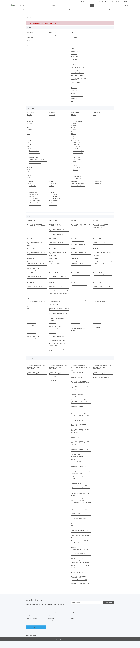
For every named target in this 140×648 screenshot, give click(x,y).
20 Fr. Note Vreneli (33, 190)
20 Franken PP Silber (78, 153)
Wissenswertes (97, 325)
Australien (29, 114)
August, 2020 (74, 258)
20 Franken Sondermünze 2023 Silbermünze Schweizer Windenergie (58, 235)
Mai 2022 (95, 248)
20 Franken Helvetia (34, 157)
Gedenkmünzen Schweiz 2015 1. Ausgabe (101, 302)
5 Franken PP (76, 144)
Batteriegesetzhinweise (77, 96)
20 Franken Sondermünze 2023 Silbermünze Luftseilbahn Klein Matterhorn (35, 244)
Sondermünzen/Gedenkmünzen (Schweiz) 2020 (35, 277)
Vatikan (29, 175)
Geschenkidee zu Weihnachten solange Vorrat (36, 307)
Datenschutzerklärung (51, 603)
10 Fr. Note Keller (33, 188)
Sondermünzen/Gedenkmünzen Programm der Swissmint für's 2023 (58, 243)
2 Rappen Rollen (77, 178)
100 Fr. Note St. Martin (34, 200)
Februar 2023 (52, 238)
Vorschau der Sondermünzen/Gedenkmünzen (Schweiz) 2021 (79, 263)
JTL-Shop (132, 639)
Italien (28, 131)
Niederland (30, 142)
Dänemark (29, 123)
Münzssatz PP (76, 167)
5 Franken (73, 114)
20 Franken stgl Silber (78, 150)
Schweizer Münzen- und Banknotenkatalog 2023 (99, 243)
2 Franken (73, 123)
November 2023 (53, 220)
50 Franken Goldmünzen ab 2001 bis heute (37, 160)
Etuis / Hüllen (52, 183)
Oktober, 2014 (52, 323)
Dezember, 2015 (97, 282)
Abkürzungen (97, 327)
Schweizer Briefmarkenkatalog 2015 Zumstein (80, 329)
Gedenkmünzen (75, 140)
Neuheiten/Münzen (76, 362)
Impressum (74, 35)
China (28, 119)
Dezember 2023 (31, 220)
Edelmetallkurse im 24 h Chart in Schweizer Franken (57, 344)
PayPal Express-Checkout (77, 75)
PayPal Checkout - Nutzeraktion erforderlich (78, 78)
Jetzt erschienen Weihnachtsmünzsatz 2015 (36, 302)
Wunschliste (74, 54)
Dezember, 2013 (97, 323)
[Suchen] (92, 5)
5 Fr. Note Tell (32, 185)
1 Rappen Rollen (77, 176)
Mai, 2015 (51, 298)
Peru (28, 146)
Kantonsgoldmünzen (34, 150)
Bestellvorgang (74, 45)
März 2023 (29, 238)
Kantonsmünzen (98, 181)
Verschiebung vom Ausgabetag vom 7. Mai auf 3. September (102, 262)
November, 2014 (31, 323)
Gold (50, 117)
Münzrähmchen (53, 205)
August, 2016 (30, 282)
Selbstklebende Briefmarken (78, 183)
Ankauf (29, 362)
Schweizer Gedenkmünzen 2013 (57, 340)
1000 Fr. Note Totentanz (35, 205)
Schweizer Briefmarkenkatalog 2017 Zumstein (36, 287)
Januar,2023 (74, 238)
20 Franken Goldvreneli (34, 153)
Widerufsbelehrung (76, 90)
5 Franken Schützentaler (77, 161)
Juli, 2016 (51, 282)
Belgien (29, 117)
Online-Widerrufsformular (77, 67)
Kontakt (126, 1)
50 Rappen (73, 127)
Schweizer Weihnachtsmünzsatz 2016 (103, 275)
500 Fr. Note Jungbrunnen (35, 202)
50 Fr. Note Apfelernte (34, 196)
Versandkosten (52, 32)
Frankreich (29, 129)
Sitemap (29, 45)
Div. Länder (30, 177)
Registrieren (74, 87)
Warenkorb (101, 1)
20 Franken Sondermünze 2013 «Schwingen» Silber (56, 337)
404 (72, 101)
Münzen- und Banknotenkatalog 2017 (81, 275)
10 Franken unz (76, 146)
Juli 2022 (73, 248)
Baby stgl (75, 170)
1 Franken (73, 125)
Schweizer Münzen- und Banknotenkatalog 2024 (55, 224)
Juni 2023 (73, 220)
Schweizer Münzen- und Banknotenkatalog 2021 (55, 262)
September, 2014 (75, 323)
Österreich (29, 144)
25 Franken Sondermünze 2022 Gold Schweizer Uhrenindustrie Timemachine (58, 254)
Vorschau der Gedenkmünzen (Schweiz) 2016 (59, 309)
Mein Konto (119, 1)
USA (28, 173)
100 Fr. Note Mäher (33, 198)
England (29, 127)
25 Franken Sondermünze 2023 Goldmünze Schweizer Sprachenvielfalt (36, 224)
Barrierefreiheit (75, 56)
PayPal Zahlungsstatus (76, 85)
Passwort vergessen (76, 70)
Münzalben (52, 190)
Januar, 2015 (74, 298)
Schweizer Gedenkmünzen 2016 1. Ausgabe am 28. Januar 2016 (101, 287)
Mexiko (29, 140)
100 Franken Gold (77, 157)
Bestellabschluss (75, 43)
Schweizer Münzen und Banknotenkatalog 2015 (55, 327)
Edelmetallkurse (97, 362)
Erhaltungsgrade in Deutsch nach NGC (37, 325)
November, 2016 (75, 272)
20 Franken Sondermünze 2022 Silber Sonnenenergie (80, 253)
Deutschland (30, 125)
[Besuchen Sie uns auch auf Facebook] (27, 632)
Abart (72, 117)
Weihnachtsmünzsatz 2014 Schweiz (80, 325)
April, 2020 (96, 258)
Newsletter (74, 98)
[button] (115, 5)
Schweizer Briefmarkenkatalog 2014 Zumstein (58, 349)
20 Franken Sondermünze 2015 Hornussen (56, 319)
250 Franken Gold (77, 159)
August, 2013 (52, 333)
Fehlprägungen (76, 119)
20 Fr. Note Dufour (33, 192)
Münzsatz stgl (76, 165)
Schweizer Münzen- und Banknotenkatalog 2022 (33, 269)
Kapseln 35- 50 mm (55, 198)
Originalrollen (74, 174)
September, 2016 (97, 272)
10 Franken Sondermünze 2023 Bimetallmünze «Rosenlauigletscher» (80, 245)
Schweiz (29, 148)
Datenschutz (74, 37)
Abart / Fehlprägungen (76, 121)
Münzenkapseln (53, 194)
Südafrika (29, 167)
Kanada (29, 136)
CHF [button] (94, 1)
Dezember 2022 (97, 238)
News (72, 48)
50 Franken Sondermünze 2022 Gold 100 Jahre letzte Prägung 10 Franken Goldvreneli (102, 254)
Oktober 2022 (52, 248)
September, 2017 (53, 272)
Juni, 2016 (73, 282)
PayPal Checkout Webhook (77, 72)
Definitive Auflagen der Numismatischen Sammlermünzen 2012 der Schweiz (57, 303)
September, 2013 (31, 333)
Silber (50, 119)
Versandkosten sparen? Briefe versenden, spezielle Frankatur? (57, 287)
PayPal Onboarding (76, 82)
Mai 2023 (95, 220)
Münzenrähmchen (53, 200)
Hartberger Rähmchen (56, 202)
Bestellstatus (74, 59)
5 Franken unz (76, 142)
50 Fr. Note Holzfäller (34, 194)
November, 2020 (53, 258)
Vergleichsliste (74, 51)
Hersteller (73, 64)
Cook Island (30, 121)
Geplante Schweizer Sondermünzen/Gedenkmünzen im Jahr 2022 (37, 263)
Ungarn (29, 171)
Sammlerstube (110, 1)
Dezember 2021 (31, 258)
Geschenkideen (97, 183)
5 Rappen (73, 134)
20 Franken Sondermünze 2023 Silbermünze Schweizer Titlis (56, 230)
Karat (52, 192)
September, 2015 (31, 298)
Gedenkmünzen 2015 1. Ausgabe (80, 300)
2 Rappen (73, 136)
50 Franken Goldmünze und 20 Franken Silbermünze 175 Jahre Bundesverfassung (80, 225)
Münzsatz (73, 163)
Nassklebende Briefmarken (78, 185)
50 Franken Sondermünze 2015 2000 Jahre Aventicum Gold (58, 314)
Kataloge (51, 185)
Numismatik (52, 362)
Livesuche (73, 93)
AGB (72, 32)
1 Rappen (73, 138)
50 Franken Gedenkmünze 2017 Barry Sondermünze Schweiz (58, 277)
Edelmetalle (30, 43)
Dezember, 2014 (97, 298)
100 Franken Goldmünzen (35, 165)
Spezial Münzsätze (77, 172)
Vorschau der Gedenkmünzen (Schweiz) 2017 (59, 294)
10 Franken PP (76, 148)
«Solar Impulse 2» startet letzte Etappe (59, 290)
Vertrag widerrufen (36, 627)
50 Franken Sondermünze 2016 (79, 285)
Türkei (28, 169)
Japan (28, 134)
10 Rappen (73, 131)
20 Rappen (73, 129)
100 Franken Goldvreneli (35, 163)
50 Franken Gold (77, 155)
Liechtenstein (30, 138)
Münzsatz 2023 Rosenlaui (78, 241)
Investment (52, 114)
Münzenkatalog (54, 188)
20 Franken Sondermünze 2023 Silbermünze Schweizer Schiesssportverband (100, 225)
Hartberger (53, 207)
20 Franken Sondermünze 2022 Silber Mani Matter (36, 253)
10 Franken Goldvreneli (34, 155)
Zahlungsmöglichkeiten (55, 35)
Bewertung (74, 62)
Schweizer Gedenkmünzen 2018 (57, 280)
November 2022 (31, 248)
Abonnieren (109, 602)
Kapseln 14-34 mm (55, 196)
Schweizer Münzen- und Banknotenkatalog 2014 (33, 337)
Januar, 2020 (30, 272)
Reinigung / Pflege (53, 209)
